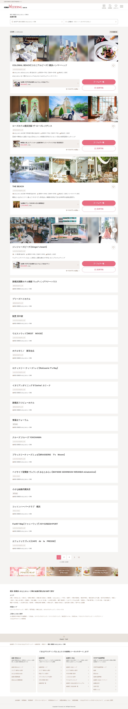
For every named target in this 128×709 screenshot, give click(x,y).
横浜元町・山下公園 (94, 598)
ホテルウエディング (49, 609)
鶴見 (113, 598)
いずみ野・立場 (24, 602)
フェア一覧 (100, 82)
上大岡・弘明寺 (52, 600)
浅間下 (68, 598)
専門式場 (32, 609)
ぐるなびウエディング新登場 (18, 618)
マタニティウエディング (85, 616)
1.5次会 (31, 616)
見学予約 (100, 88)
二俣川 (12, 600)
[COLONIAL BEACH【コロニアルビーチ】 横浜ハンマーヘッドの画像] (64, 48)
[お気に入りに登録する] (113, 65)
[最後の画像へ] (114, 48)
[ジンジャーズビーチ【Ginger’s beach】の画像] (64, 230)
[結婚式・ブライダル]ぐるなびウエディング (21, 644)
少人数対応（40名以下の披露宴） (18, 616)
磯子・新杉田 (61, 600)
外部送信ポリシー (53, 700)
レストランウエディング (16, 609)
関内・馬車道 (75, 598)
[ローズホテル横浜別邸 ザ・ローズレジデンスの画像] (64, 109)
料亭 (26, 609)
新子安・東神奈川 (105, 598)
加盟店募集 (75, 700)
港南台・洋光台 (59, 602)
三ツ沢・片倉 (98, 600)
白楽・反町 (106, 600)
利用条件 (30, 700)
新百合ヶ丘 (17, 598)
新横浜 (27, 600)
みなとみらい (56, 598)
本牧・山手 (50, 602)
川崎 (11, 598)
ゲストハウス (60, 609)
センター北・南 (42, 600)
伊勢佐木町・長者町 (40, 602)
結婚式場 (37, 644)
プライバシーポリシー (41, 700)
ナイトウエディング (54, 616)
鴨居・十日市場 (14, 602)
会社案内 (17, 700)
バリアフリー (98, 616)
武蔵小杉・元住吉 (41, 598)
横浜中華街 (84, 598)
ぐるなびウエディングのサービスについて (91, 700)
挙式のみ (74, 616)
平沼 (63, 598)
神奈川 (44, 644)
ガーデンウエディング (41, 616)
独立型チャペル (66, 616)
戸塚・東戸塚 (90, 600)
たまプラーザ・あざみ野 (73, 600)
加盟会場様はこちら (65, 700)
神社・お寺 (39, 609)
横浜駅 (49, 598)
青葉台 (83, 600)
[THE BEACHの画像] (64, 170)
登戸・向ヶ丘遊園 (80, 602)
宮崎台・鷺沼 (31, 598)
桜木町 (31, 602)
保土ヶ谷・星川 (19, 600)
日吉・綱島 (33, 600)
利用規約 (24, 700)
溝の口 (24, 598)
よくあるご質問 (108, 700)
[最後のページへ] (79, 557)
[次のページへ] (74, 557)
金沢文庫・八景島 (69, 602)
